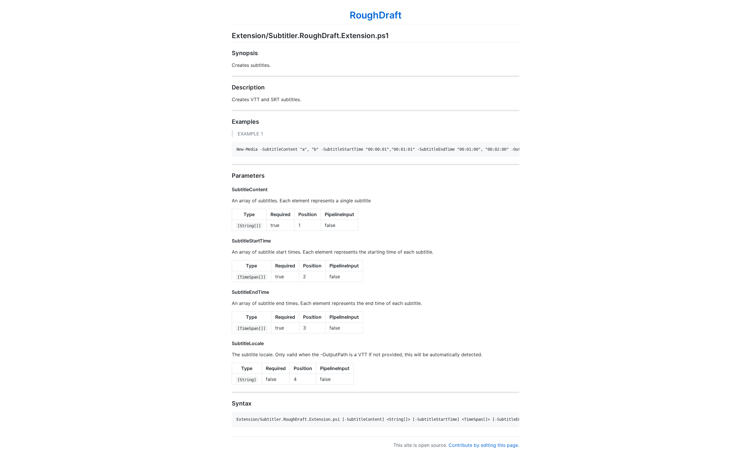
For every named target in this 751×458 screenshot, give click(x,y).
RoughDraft (376, 15)
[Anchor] (392, 35)
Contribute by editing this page (483, 445)
